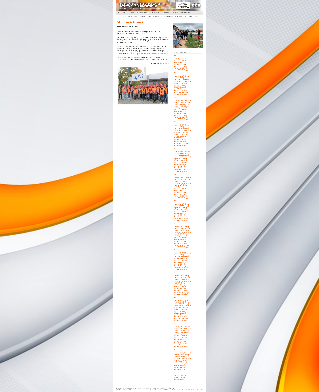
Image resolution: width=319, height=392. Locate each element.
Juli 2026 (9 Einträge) (180, 59)
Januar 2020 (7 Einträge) (181, 220)
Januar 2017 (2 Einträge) (181, 294)
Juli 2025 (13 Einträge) (180, 83)
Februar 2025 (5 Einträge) (181, 92)
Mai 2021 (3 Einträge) (180, 190)
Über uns (131, 12)
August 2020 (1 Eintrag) (180, 208)
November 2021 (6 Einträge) (182, 179)
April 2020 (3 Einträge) (180, 215)
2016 (175, 297)
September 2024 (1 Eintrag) (182, 106)
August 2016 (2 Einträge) (181, 307)
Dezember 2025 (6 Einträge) (182, 76)
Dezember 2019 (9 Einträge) (182, 227)
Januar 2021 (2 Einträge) (181, 198)
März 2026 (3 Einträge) (180, 66)
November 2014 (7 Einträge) (182, 355)
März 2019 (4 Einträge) (180, 243)
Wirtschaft (196, 16)
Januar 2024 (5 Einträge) (181, 119)
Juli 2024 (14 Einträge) (180, 108)
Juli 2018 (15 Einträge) (180, 258)
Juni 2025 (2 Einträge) (180, 85)
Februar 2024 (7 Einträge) (181, 117)
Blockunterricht (154, 12)
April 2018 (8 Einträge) (180, 264)
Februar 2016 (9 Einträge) (181, 318)
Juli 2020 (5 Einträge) (180, 209)
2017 (175, 272)
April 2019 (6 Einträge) (180, 241)
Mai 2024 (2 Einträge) (180, 111)
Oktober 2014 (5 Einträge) (181, 356)
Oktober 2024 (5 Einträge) (181, 104)
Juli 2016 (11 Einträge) (180, 309)
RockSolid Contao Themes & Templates (194, 389)
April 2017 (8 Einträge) (180, 288)
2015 (175, 323)
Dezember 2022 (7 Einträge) (182, 151)
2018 (175, 250)
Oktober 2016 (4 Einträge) (181, 304)
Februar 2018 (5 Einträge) (181, 268)
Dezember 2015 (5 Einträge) (182, 326)
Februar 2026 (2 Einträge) (181, 68)
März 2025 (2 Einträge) (180, 91)
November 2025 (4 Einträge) (182, 78)
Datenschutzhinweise (128, 389)
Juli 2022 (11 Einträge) (180, 160)
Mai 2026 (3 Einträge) (180, 62)
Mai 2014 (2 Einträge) (180, 366)
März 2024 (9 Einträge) (180, 115)
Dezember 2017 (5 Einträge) (182, 276)
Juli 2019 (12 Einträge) (180, 236)
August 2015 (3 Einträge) (181, 334)
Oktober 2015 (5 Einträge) (181, 330)
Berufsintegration (132, 16)
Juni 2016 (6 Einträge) (180, 311)
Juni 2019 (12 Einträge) (180, 238)
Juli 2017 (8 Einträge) (180, 283)
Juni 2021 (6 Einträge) (180, 189)
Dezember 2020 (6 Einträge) (182, 204)
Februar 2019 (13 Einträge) (181, 245)
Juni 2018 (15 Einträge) (180, 260)
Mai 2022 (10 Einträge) (180, 164)
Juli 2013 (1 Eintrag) (179, 377)
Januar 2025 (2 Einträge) (181, 94)
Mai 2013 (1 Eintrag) (179, 379)
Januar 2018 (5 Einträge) (181, 269)
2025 (175, 73)
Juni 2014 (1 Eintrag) (180, 364)
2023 (175, 122)
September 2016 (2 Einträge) (182, 306)
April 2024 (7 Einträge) (180, 113)
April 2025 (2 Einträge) (180, 89)
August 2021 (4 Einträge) (181, 185)
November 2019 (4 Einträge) (182, 228)
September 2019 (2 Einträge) (182, 232)
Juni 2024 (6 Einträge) (180, 110)
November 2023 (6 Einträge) (182, 127)
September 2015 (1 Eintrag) (182, 332)
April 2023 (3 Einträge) (180, 140)
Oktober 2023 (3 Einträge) (181, 129)
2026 (175, 56)
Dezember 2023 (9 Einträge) (182, 125)
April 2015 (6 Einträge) (180, 341)
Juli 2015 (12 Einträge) (180, 336)
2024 (175, 97)
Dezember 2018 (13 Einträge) (182, 253)
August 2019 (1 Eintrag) (180, 234)
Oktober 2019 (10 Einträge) (181, 230)
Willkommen (118, 13)
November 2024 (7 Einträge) (182, 102)
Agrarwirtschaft (122, 16)
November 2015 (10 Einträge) (182, 328)
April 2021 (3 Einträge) (180, 192)
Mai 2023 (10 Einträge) (180, 138)
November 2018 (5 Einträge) (182, 255)
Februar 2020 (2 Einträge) (181, 219)
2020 (175, 201)
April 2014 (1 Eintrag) (180, 367)
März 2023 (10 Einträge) (180, 141)
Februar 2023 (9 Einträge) (181, 143)
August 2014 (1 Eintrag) (180, 360)
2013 (175, 372)
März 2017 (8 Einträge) (180, 290)
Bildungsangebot (142, 12)
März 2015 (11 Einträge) (180, 343)
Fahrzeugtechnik (157, 16)
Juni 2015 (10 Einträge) (180, 337)
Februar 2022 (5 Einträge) (181, 170)
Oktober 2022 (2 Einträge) (181, 155)
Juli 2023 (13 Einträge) (180, 134)
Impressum (118, 389)
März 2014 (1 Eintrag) (180, 369)
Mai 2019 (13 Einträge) (180, 239)
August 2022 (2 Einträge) (181, 159)
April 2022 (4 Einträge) (180, 166)
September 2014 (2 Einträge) (182, 358)
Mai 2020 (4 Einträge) (180, 213)
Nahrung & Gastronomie (169, 16)
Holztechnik (180, 16)
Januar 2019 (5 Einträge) (181, 247)
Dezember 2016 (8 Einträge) (182, 300)
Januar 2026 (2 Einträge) (181, 70)
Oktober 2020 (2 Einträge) (181, 206)
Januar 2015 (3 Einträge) (181, 347)
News (124, 12)
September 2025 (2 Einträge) (182, 81)
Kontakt (175, 12)
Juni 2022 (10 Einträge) (180, 162)
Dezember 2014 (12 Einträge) (182, 353)
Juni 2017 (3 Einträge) (180, 285)
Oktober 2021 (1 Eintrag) (181, 181)
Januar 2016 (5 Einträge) (181, 320)
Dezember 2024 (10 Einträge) (182, 100)
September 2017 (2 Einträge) (182, 281)
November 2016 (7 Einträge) (182, 302)
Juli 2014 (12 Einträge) (180, 362)
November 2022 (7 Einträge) (182, 153)
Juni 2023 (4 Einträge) (180, 136)
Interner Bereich (185, 12)
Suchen (201, 13)
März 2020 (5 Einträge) (180, 217)
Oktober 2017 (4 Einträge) (181, 279)
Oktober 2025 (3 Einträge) (181, 80)
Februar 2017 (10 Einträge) (181, 292)
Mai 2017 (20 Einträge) (180, 287)
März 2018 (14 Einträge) (180, 266)
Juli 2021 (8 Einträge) (180, 187)
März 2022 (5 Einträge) (180, 168)
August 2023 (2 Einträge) (181, 132)
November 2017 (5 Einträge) (182, 277)
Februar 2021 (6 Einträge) (181, 196)
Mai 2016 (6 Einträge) (180, 313)
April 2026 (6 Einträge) (180, 64)
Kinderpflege (188, 16)
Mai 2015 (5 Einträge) (180, 339)
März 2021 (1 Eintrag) (180, 194)
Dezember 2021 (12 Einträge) (182, 178)
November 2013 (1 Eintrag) (181, 375)
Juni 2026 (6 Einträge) (180, 61)
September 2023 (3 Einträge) (182, 130)
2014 (175, 350)
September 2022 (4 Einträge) (182, 157)
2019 (175, 224)
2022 (175, 148)
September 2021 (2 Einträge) (182, 183)
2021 (175, 175)
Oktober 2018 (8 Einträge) (181, 257)
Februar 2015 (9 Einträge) (181, 345)
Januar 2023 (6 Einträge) (181, 145)
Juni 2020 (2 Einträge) (180, 211)
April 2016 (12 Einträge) (180, 315)
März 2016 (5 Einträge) (180, 317)
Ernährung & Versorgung (145, 16)
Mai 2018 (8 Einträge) (180, 262)
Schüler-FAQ (166, 12)
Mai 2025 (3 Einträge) (180, 87)
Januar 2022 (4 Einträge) (181, 171)
